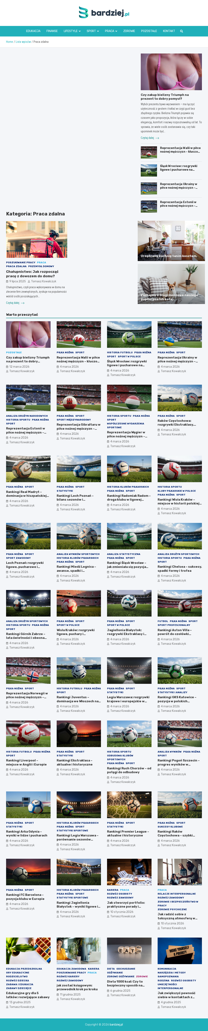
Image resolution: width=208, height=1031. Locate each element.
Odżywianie (115, 972)
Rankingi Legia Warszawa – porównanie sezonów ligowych (78, 839)
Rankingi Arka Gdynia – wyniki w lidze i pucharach (26, 833)
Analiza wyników (170, 751)
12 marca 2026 (19, 366)
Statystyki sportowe (72, 830)
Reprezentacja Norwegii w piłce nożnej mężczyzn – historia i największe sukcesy (27, 699)
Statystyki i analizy (172, 692)
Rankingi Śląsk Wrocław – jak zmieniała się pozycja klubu (126, 567)
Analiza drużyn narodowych (27, 415)
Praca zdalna (16, 266)
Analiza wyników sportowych (78, 554)
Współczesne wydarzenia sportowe (125, 425)
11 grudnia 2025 (70, 994)
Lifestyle (71, 31)
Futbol (163, 621)
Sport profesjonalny (174, 625)
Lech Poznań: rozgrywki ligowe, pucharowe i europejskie (25, 567)
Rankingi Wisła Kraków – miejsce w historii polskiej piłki (178, 503)
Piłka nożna (65, 352)
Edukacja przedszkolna (24, 968)
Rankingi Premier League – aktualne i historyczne (128, 833)
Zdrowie (129, 31)
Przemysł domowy (41, 266)
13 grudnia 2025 (20, 1002)
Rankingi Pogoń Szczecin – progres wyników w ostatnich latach (179, 764)
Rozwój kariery (68, 976)
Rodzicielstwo (17, 976)
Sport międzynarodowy (74, 419)
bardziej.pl (116, 1024)
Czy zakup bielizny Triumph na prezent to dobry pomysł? (165, 97)
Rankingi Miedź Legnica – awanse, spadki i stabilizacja (76, 570)
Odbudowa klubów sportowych (120, 757)
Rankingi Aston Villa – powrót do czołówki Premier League (175, 634)
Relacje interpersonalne (177, 893)
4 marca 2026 (69, 366)
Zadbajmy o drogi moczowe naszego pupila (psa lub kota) (169, 297)
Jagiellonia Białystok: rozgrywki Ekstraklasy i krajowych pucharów (125, 634)
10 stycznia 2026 (121, 912)
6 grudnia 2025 (120, 990)
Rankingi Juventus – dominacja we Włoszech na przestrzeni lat (78, 701)
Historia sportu (18, 419)
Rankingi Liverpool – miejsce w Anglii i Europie (26, 762)
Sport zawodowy (18, 558)
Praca (109, 31)
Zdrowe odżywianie (120, 976)
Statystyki (65, 490)
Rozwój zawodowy (120, 897)
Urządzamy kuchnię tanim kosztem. (169, 256)
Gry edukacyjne (17, 972)
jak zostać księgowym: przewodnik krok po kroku (77, 987)
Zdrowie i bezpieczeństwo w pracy (178, 903)
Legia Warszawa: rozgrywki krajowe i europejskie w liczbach (128, 701)
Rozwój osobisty (119, 893)
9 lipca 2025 (17, 281)
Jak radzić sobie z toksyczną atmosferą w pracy (176, 918)
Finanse (52, 31)
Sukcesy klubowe (170, 826)
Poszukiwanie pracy (20, 262)
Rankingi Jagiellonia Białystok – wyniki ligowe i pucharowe (77, 906)
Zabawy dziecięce (18, 988)
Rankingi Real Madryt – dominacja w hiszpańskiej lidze (26, 496)
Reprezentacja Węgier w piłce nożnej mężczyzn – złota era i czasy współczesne (126, 438)
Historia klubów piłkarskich (128, 486)
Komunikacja (167, 968)
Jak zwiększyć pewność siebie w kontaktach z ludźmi (176, 997)
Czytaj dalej (13, 302)
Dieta (111, 968)
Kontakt (169, 31)
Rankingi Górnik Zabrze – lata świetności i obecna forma (25, 638)
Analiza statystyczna (123, 554)
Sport (91, 31)
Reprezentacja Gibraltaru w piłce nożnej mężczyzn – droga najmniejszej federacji (79, 430)
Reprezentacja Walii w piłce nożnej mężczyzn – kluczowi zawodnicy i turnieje (180, 151)
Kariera (112, 890)
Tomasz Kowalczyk (43, 281)
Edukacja (33, 31)
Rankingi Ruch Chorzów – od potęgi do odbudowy (129, 770)
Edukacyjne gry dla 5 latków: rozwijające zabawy (28, 995)
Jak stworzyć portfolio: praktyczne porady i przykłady (126, 906)
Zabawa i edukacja (19, 984)
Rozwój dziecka (17, 980)
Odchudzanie (125, 968)
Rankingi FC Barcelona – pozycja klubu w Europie (25, 897)
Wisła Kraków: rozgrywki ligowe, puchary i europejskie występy (76, 634)
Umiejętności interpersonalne (170, 986)
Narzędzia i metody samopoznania (172, 974)
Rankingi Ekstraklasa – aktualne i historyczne (75, 762)
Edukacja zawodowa (71, 968)
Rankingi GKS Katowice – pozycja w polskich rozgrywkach (177, 701)
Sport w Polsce (129, 356)
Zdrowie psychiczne (172, 909)
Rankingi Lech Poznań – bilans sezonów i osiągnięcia (75, 499)
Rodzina (163, 980)
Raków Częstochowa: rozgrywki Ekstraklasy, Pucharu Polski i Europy (176, 424)
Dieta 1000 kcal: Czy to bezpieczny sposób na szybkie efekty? (125, 985)
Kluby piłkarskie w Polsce (177, 490)
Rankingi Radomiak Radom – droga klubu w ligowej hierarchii (129, 499)
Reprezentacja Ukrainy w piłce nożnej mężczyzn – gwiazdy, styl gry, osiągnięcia (178, 189)
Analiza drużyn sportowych (178, 554)
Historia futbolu (120, 352)
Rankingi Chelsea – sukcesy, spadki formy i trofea (180, 569)
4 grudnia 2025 (171, 1002)
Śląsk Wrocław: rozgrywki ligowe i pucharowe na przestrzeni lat (178, 169)
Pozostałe (149, 31)
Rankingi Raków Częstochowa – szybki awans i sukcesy (175, 835)
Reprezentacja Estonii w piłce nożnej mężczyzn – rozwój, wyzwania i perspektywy (178, 207)
